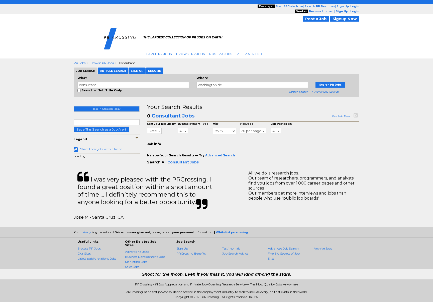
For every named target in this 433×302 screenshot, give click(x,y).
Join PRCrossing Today (106, 108)
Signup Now (345, 18)
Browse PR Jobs (190, 54)
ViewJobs (246, 124)
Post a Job (316, 18)
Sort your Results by (161, 124)
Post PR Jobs (220, 54)
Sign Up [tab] (137, 71)
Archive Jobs (323, 248)
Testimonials (231, 248)
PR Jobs (79, 63)
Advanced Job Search (283, 248)
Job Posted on (281, 124)
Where (202, 78)
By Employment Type (193, 124)
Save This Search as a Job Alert (101, 129)
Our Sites (84, 253)
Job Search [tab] (85, 71)
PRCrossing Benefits (191, 253)
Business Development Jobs (145, 257)
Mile (216, 124)
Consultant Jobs (173, 116)
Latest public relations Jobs (96, 258)
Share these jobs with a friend (101, 149)
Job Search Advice (235, 253)
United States (298, 92)
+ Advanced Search (325, 91)
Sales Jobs (132, 267)
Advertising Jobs (137, 252)
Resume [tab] (154, 71)
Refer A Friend (249, 54)
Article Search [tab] (113, 71)
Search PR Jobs (158, 54)
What (82, 78)
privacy (86, 232)
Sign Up (182, 248)
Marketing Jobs (136, 262)
